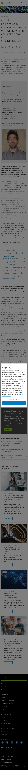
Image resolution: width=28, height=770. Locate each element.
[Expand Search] (18, 2)
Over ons (3, 684)
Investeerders (5, 720)
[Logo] (7, 3)
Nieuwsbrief (4, 734)
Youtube (21, 742)
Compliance (4, 706)
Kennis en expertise (6, 714)
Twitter (12, 742)
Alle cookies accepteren (14, 403)
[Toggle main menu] (26, 2)
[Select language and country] (22, 2)
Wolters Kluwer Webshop (7, 728)
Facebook (2, 742)
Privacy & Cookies (6, 759)
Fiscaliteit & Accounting (7, 700)
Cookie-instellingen (14, 399)
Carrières (3, 717)
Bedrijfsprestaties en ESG (7, 703)
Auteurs (3, 731)
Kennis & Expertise (10, 677)
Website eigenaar (5, 723)
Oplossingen (4, 694)
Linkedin (17, 742)
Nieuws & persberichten (7, 687)
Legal (2, 709)
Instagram (7, 742)
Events (3, 690)
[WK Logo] (6, 747)
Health (3, 697)
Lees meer (7, 429)
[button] (2, 47)
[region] (14, 385)
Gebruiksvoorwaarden (7, 756)
